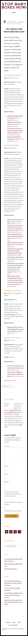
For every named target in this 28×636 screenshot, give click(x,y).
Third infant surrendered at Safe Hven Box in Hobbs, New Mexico (15, 374)
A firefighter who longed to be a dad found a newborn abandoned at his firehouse (15, 251)
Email (6, 474)
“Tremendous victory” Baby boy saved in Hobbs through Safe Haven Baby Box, (15, 130)
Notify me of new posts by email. (13, 511)
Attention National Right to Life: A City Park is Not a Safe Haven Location (13, 595)
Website (6, 482)
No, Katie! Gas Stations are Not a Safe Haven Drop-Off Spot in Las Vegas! (13, 602)
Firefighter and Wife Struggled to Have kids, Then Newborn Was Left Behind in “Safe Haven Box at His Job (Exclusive (15, 268)
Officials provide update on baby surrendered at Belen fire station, (15, 236)
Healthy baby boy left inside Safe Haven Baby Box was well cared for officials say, (15, 329)
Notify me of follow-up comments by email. (13, 503)
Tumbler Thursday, (10, 314)
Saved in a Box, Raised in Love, (15, 257)
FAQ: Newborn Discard (10, 569)
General (9, 385)
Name (6, 466)
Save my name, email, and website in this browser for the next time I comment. (12, 494)
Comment (7, 446)
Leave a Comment (16, 23)
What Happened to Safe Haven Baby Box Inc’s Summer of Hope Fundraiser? (12, 583)
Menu (14, 12)
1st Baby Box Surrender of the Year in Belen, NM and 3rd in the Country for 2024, (15, 228)
